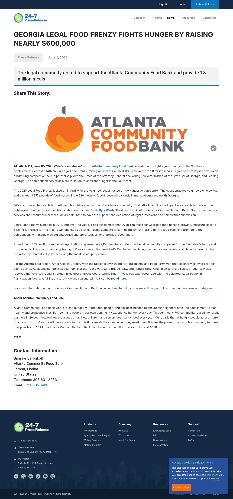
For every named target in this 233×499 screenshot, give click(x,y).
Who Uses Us (125, 436)
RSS (155, 436)
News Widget (160, 440)
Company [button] (140, 18)
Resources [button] (188, 18)
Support (193, 424)
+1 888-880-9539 (27, 441)
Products (90, 424)
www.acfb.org (146, 288)
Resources (160, 424)
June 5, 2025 (58, 57)
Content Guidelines (198, 436)
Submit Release (205, 4)
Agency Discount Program (97, 436)
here (123, 278)
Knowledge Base (162, 431)
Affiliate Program (92, 445)
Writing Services (92, 440)
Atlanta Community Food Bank (112, 166)
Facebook (187, 288)
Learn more (211, 474)
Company (124, 424)
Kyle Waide (107, 210)
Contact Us (210, 18)
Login (182, 4)
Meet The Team (126, 440)
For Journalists (160, 445)
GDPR (216, 478)
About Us (123, 431)
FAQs (191, 440)
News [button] (171, 18)
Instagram (206, 288)
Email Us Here (36, 385)
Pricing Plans (90, 431)
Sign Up (163, 4)
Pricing (157, 18)
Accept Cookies (181, 487)
